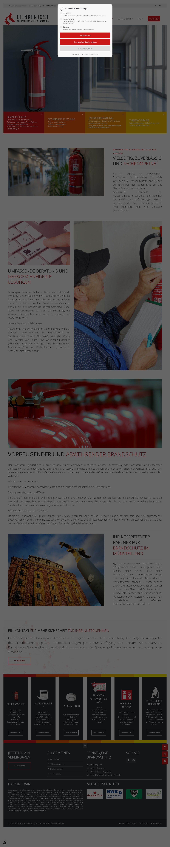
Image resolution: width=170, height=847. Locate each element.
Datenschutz (76, 54)
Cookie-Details (93, 54)
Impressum (84, 54)
